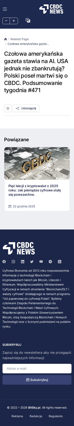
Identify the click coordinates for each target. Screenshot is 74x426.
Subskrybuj (38, 380)
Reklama (17, 416)
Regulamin (56, 416)
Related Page (19, 39)
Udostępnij (28, 108)
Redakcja (36, 416)
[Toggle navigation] (5, 9)
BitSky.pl (34, 407)
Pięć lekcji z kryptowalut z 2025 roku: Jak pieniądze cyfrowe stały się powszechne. (34, 190)
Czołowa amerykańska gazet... (28, 43)
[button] (27, 20)
